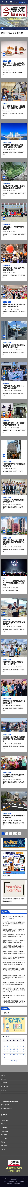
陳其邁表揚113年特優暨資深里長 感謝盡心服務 (14, 702)
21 (20, 1052)
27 (17, 1055)
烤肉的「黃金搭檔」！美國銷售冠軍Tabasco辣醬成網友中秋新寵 (14, 65)
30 (4, 1057)
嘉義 (4, 183)
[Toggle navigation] (14, 28)
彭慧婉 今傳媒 (15, 427)
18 (10, 1052)
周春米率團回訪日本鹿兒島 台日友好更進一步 (14, 623)
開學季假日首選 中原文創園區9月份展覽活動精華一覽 (13, 424)
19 (14, 1052)
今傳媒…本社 (4, 1120)
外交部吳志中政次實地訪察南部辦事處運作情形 (13, 501)
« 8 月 (11, 1061)
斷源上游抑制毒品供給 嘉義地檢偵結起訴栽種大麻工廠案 (13, 187)
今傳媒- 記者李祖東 (16, 350)
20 (17, 1052)
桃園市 (7, 420)
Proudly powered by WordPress (10, 1178)
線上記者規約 (17, 1183)
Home (4, 1181)
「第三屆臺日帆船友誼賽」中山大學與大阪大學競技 (13, 387)
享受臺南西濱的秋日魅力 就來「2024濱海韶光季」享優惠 (13, 146)
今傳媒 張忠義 (15, 309)
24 (7, 1055)
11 (10, 1049)
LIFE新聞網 (4, 1127)
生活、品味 (5, 60)
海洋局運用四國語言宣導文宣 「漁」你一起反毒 (13, 663)
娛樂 (4, 578)
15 (23, 1049)
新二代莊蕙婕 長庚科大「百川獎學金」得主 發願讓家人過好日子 (14, 107)
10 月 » (16, 1061)
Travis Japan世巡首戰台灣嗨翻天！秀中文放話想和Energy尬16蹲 (14, 583)
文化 (4, 383)
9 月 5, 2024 (7, 70)
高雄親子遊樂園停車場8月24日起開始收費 (14, 995)
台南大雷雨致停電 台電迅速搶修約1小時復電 (14, 465)
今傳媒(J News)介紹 (12, 1181)
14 (20, 1049)
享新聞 (3, 1149)
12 (14, 1049)
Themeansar (14, 1179)
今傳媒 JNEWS (14, 19)
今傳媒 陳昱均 (15, 587)
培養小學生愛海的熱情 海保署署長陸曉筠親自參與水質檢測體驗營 (14, 739)
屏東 (9, 619)
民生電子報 (4, 1145)
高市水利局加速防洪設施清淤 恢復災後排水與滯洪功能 (14, 346)
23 (4, 1055)
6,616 (15, 834)
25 (10, 1055)
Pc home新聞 (4, 1131)
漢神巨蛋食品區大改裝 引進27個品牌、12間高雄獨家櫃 (14, 305)
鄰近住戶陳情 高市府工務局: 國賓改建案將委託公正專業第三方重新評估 (13, 542)
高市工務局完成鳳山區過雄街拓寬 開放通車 (13, 817)
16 (4, 1052)
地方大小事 (5, 142)
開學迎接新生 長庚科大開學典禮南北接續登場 (13, 269)
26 (14, 1055)
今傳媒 (14, 70)
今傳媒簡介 (21, 1181)
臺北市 (9, 60)
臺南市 (9, 142)
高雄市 (9, 342)
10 (7, 1049)
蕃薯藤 (3, 1124)
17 (7, 1052)
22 (23, 1052)
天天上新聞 (4, 1138)
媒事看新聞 (4, 1134)
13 (17, 1049)
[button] (25, 28)
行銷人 (3, 1142)
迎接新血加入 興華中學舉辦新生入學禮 (13, 228)
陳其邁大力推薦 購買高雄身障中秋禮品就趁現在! (14, 776)
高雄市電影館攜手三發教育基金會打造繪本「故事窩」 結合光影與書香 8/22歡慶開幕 (14, 990)
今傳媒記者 (9, 1183)
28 (20, 1055)
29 (23, 1055)
